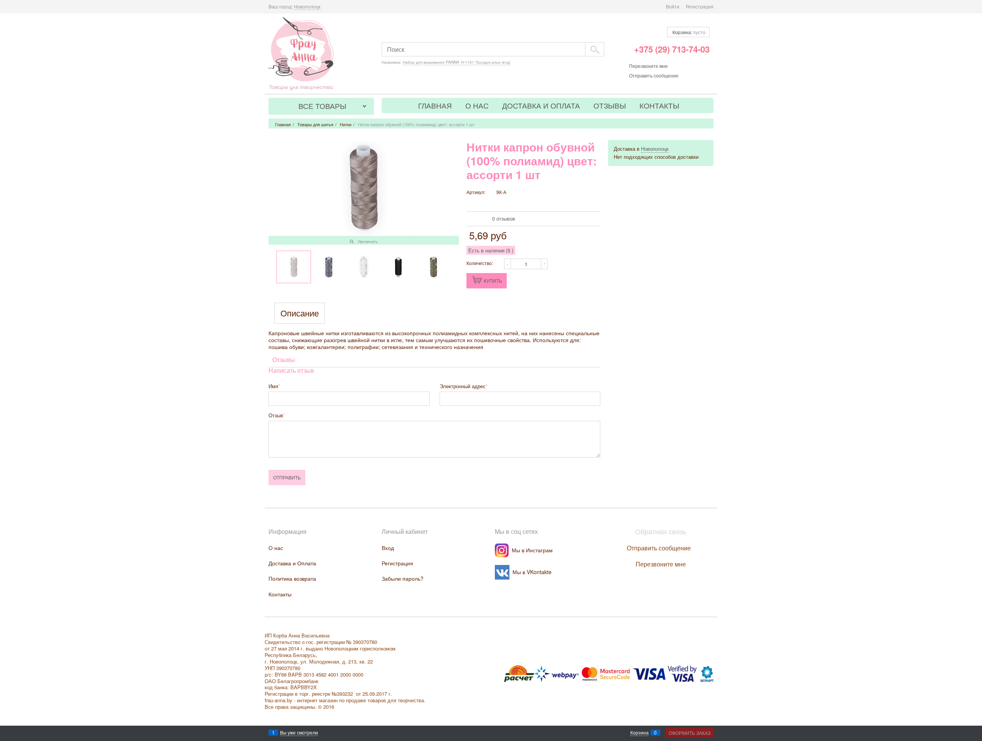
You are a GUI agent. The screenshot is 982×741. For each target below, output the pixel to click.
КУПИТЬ (493, 280)
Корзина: (688, 32)
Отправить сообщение (654, 75)
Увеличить (368, 241)
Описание (299, 313)
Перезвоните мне (648, 66)
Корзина (639, 732)
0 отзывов (503, 218)
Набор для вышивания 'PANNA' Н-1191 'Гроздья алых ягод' (457, 62)
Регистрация (699, 6)
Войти (672, 6)
